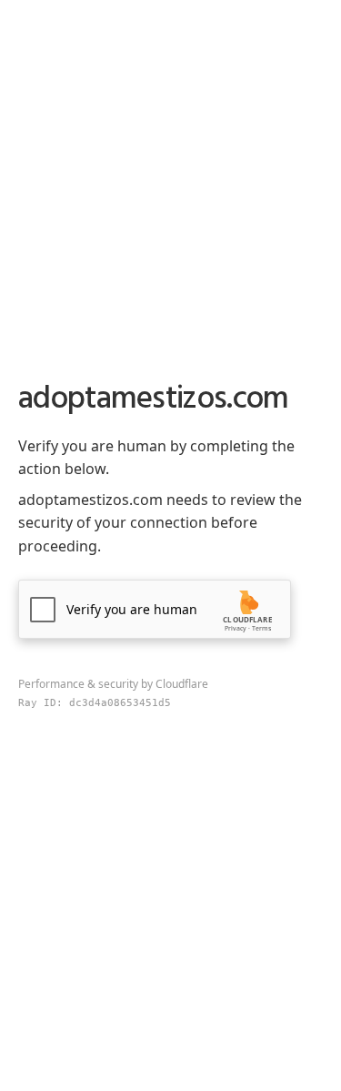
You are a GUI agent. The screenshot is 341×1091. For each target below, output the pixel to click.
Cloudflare (181, 684)
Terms (261, 628)
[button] (154, 609)
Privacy (235, 628)
